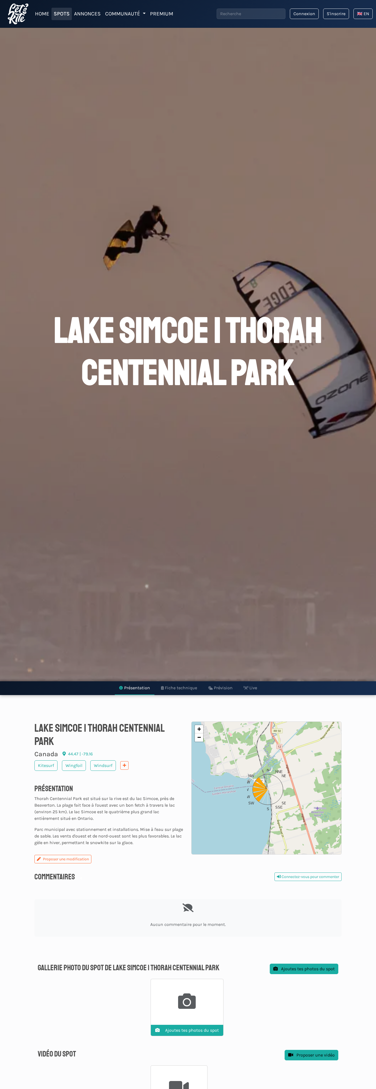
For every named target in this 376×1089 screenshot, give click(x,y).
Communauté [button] (123, 13)
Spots (62, 13)
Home (42, 13)
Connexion (304, 13)
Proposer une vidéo (315, 1055)
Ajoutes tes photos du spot (307, 968)
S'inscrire (336, 13)
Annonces (87, 13)
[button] (266, 788)
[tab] (134, 688)
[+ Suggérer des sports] (124, 765)
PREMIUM (161, 13)
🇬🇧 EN (363, 13)
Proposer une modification (66, 859)
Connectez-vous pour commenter (310, 876)
